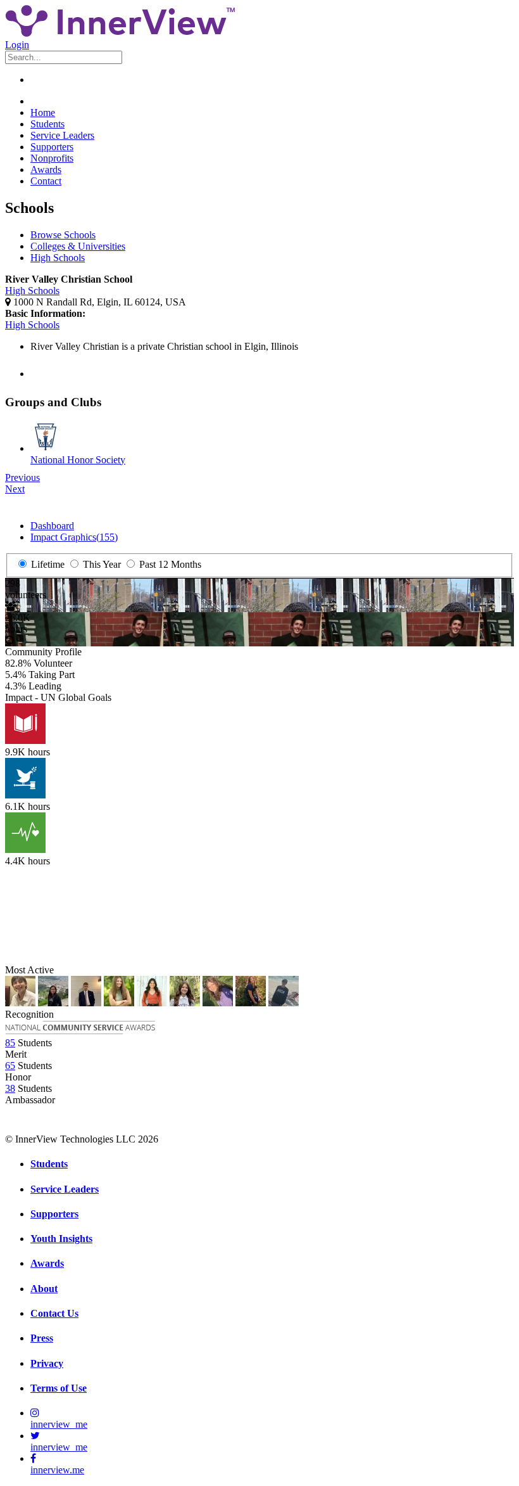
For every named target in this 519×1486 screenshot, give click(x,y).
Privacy (46, 1363)
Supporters (51, 146)
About (44, 1288)
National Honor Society (77, 459)
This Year (100, 564)
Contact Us (54, 1313)
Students (47, 123)
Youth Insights (61, 1238)
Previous (22, 477)
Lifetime (46, 564)
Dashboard (52, 525)
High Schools (57, 257)
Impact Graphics (74, 537)
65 (10, 1065)
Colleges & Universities (77, 246)
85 (10, 1042)
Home (42, 112)
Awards (45, 169)
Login (17, 44)
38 (10, 1088)
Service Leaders (62, 135)
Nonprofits (51, 158)
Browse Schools (63, 234)
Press (41, 1338)
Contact (45, 181)
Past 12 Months (169, 564)
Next (15, 489)
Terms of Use (58, 1388)
